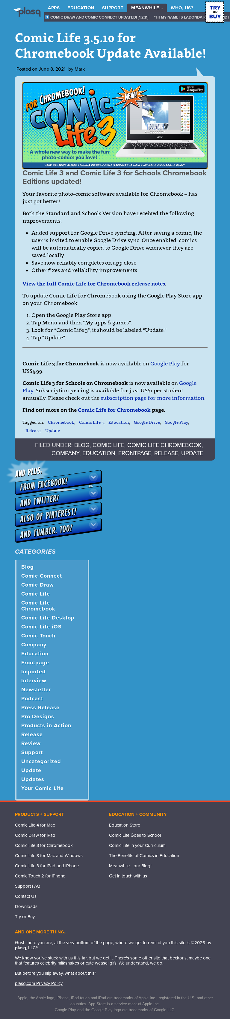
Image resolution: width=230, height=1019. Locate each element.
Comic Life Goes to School (135, 835)
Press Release (40, 707)
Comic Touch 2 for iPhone (40, 876)
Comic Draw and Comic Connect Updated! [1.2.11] (99, 17)
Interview (33, 680)
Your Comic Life (42, 788)
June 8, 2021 (52, 69)
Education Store (124, 825)
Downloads (26, 906)
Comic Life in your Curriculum (137, 845)
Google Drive (147, 422)
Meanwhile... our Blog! (130, 865)
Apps (54, 7)
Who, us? (182, 7)
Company (65, 453)
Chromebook (61, 422)
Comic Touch (38, 635)
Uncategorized (41, 761)
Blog (82, 445)
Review (31, 743)
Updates (32, 779)
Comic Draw (37, 584)
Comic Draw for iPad (35, 835)
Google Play (165, 363)
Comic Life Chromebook (164, 445)
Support (113, 7)
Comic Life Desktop (48, 617)
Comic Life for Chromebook (114, 410)
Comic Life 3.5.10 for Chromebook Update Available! (110, 45)
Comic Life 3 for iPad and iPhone (47, 865)
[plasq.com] (30, 17)
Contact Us (26, 896)
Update (52, 430)
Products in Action (46, 725)
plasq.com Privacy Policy (39, 983)
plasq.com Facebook (113, 888)
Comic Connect (41, 575)
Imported (33, 671)
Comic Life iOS (41, 626)
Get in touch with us (128, 876)
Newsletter (36, 689)
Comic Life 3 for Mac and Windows (49, 855)
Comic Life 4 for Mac (35, 825)
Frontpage (134, 453)
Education (80, 7)
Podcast (32, 698)
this (91, 973)
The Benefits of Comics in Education (144, 855)
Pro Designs (37, 716)
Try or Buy (25, 916)
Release (32, 430)
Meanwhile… (147, 7)
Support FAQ (27, 886)
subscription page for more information (152, 398)
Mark (80, 69)
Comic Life (108, 445)
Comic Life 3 (91, 422)
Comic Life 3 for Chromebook (44, 845)
